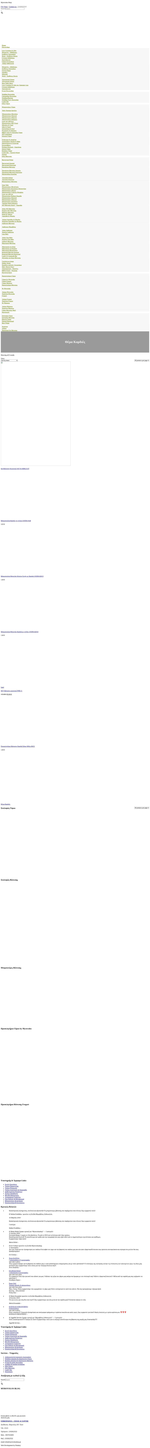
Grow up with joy (7, 194)
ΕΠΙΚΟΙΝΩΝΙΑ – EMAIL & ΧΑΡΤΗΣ (14, 1421)
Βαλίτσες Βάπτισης (8, 212)
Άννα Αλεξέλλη (14, 1258)
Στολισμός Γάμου (7, 316)
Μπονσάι (5, 74)
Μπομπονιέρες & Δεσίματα (14, 1201)
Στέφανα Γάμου (7, 136)
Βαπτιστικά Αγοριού (8, 163)
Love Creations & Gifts (9, 50)
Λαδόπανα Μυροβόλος (9, 227)
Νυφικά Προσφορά (8, 321)
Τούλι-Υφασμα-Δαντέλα (9, 110)
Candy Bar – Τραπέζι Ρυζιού (11, 152)
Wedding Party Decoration (10, 100)
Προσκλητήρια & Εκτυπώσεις (14, 1203)
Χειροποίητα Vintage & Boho (11, 141)
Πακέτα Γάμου (6, 319)
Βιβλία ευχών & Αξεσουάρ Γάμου (12, 132)
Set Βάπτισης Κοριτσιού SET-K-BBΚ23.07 (15, 469)
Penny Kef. (12, 1283)
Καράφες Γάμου (7, 151)
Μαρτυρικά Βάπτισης (8, 243)
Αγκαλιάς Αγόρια (7, 178)
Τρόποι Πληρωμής (11, 1188)
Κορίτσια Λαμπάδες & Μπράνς (11, 221)
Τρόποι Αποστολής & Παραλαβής (16, 1190)
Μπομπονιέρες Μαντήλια (10, 114)
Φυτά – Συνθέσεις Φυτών (9, 56)
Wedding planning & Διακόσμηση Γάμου (18, 1359)
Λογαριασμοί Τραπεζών (13, 1197)
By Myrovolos (6, 288)
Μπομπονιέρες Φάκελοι (9, 200)
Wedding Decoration (8, 94)
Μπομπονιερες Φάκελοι (9, 118)
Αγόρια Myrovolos (7, 292)
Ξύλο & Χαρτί (6, 127)
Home (4, 45)
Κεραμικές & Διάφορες (9, 130)
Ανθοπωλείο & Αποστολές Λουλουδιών (18, 1357)
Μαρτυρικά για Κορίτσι (9, 248)
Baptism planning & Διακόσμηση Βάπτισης (19, 1361)
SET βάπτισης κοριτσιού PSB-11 (11, 691)
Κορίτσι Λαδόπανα (8, 232)
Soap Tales (5, 185)
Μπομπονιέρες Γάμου (8, 107)
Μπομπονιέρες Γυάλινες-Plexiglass (12, 192)
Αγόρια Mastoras (7, 306)
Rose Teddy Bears (7, 83)
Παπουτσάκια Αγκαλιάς (9, 174)
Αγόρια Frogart (7, 299)
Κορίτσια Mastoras (8, 308)
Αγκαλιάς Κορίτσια (8, 179)
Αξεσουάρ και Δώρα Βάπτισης (11, 258)
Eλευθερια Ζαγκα (15, 1271)
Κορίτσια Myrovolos (8, 294)
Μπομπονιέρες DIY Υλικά (10, 123)
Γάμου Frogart (6, 281)
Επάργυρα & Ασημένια (9, 140)
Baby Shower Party (8, 267)
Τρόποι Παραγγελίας (11, 1186)
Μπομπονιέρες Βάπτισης (9, 181)
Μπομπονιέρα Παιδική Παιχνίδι (12, 196)
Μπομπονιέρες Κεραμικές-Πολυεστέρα (14, 189)
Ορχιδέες (5, 72)
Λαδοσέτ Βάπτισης (7, 241)
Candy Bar (5, 102)
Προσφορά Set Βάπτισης (9, 330)
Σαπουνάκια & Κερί (8, 129)
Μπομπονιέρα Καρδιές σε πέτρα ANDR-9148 (16, 521)
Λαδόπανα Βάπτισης (8, 223)
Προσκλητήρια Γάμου (9, 276)
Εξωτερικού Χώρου (8, 81)
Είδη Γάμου (6, 103)
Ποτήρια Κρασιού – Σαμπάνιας (11, 147)
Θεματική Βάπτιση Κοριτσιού (11, 254)
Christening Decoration (9, 96)
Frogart (4, 296)
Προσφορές (5, 312)
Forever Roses (6, 70)
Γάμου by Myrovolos (8, 279)
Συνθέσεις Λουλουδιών (9, 54)
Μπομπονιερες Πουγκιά (9, 116)
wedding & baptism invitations (15, 1364)
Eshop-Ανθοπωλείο (8, 63)
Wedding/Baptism (7, 98)
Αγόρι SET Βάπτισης (8, 209)
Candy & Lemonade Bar (9, 256)
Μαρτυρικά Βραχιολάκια (9, 250)
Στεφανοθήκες (6, 145)
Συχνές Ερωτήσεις (11, 1184)
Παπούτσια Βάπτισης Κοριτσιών (12, 172)
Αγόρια (4, 328)
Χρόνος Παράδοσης (11, 1193)
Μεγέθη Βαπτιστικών (12, 1195)
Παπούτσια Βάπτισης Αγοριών (11, 170)
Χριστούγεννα (6, 60)
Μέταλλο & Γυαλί (7, 125)
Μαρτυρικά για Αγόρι (8, 247)
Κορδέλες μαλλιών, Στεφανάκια (12, 265)
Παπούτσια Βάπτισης (8, 167)
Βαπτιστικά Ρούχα (7, 160)
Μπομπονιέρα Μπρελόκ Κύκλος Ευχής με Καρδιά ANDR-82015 (22, 576)
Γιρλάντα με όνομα (8, 261)
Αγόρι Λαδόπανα (7, 230)
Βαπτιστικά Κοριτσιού (9, 165)
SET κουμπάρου (7, 134)
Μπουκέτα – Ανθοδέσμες (9, 52)
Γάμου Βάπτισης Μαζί (9, 310)
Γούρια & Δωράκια (8, 61)
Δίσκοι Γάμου (6, 149)
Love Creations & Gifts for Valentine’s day (15, 85)
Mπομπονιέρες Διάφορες (9, 119)
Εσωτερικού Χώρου (8, 79)
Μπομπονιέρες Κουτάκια (9, 201)
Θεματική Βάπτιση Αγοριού (10, 252)
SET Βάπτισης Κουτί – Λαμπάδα (12, 205)
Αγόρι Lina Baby (7, 237)
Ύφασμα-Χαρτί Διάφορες (10, 203)
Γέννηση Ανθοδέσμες (8, 58)
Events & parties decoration (14, 1362)
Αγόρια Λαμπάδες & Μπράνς (11, 219)
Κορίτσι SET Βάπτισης (9, 210)
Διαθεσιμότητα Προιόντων (13, 1192)
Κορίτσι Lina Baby (8, 239)
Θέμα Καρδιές (5, 804)
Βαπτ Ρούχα (5, 323)
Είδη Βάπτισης (7, 156)
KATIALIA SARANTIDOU (18, 1307)
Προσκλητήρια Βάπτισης (9, 285)
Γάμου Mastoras (7, 283)
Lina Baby (5, 234)
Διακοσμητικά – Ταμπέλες (10, 269)
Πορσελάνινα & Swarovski (10, 143)
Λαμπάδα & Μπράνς (8, 216)
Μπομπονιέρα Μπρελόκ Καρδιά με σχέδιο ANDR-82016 (19, 632)
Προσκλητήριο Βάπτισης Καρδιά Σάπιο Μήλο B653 (18, 746)
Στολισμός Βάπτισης (8, 317)
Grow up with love (8, 121)
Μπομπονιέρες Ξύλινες (9, 190)
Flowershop (6, 47)
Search (3, 8)
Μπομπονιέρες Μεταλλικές (10, 187)
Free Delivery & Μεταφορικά (14, 1199)
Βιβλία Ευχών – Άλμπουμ (9, 270)
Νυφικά (4, 154)
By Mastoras (6, 303)
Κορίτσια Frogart (7, 301)
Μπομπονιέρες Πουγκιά (9, 198)
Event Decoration (8, 91)
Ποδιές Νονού (6, 263)
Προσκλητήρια (7, 272)
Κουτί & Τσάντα (7, 214)
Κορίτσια (5, 326)
